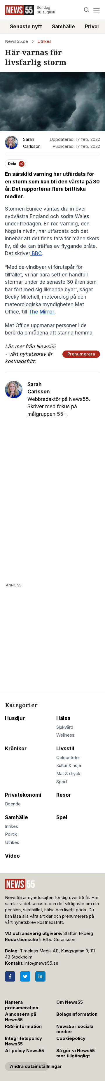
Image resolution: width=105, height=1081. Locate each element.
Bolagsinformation (76, 1014)
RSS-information (23, 1026)
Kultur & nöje (68, 765)
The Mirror (42, 312)
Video (12, 856)
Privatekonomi (23, 795)
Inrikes (11, 826)
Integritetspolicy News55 (23, 1041)
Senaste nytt (26, 26)
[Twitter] (25, 976)
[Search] (86, 10)
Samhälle (63, 26)
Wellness (65, 735)
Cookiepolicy (70, 1038)
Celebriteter (68, 757)
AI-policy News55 (24, 1050)
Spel (61, 817)
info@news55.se (41, 963)
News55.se (16, 41)
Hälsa (63, 718)
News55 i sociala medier (74, 1029)
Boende (13, 804)
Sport (61, 781)
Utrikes (44, 41)
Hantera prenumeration (21, 1005)
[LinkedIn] (40, 976)
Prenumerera (81, 354)
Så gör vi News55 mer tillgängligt (75, 1053)
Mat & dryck (68, 773)
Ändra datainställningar (29, 1066)
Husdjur (15, 718)
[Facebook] (10, 976)
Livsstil (65, 748)
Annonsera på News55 (20, 1017)
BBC (36, 253)
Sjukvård (64, 727)
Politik (11, 834)
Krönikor (16, 748)
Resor (63, 795)
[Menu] (96, 10)
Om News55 (69, 1002)
